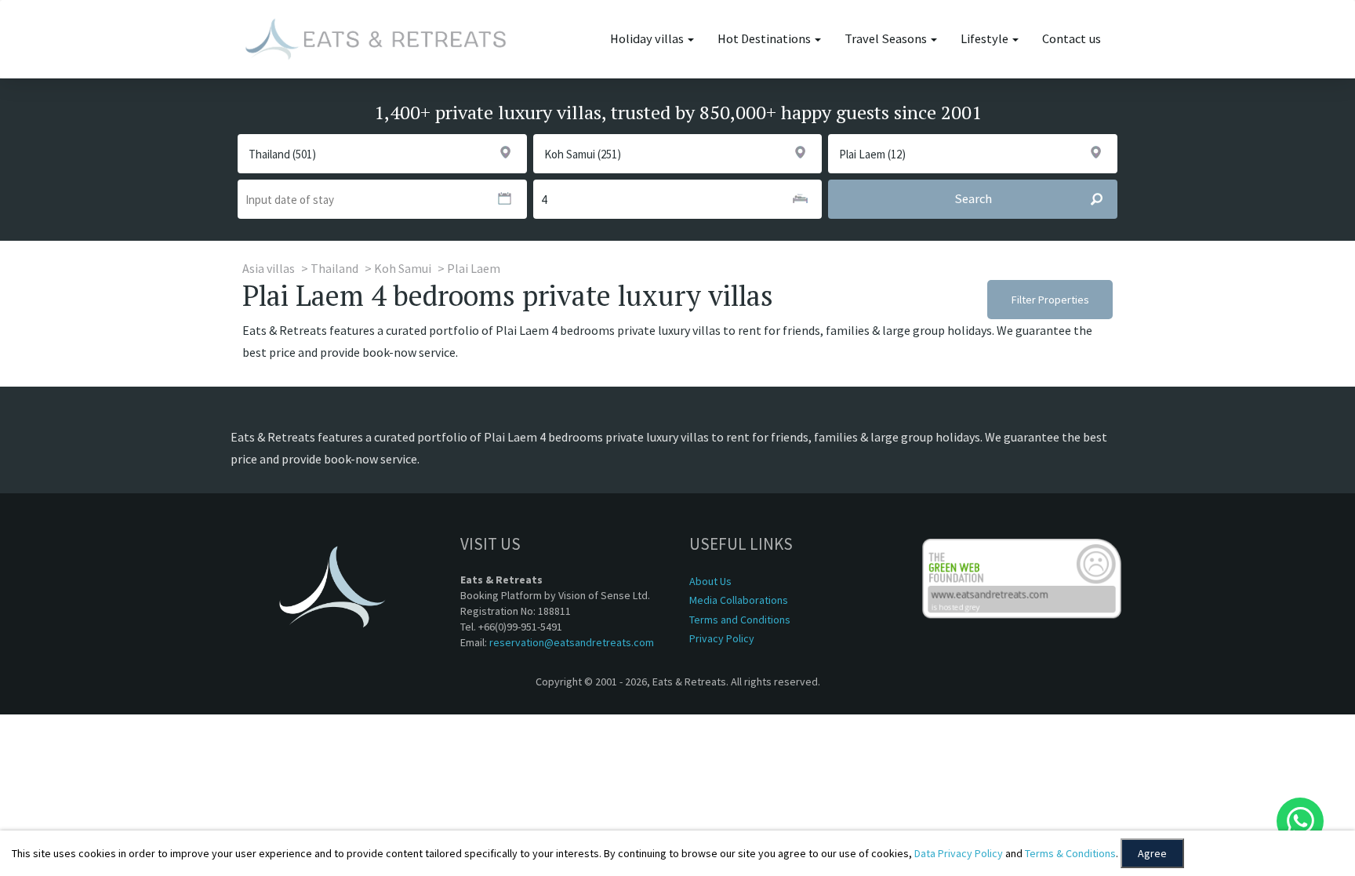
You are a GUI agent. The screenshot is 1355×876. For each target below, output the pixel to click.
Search (973, 199)
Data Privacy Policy (958, 853)
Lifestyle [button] (986, 39)
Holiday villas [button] (648, 39)
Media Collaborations (738, 600)
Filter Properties (1050, 300)
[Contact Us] (1300, 821)
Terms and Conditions (739, 619)
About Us (710, 581)
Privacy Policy (721, 638)
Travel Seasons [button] (887, 39)
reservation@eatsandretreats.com (571, 642)
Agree (1152, 853)
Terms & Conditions (1070, 853)
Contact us (1071, 39)
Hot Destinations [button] (765, 39)
